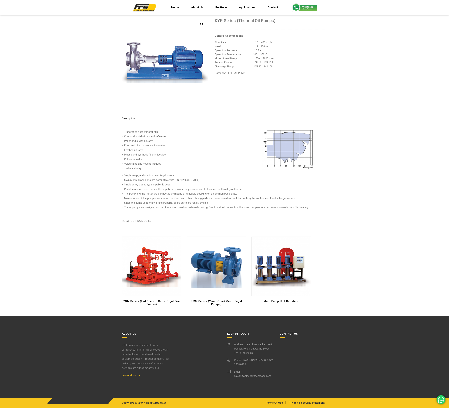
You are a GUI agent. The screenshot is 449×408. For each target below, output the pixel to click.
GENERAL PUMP (235, 73)
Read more (152, 305)
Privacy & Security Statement (307, 402)
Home (175, 7)
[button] (202, 24)
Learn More (129, 375)
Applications (247, 7)
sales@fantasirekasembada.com (252, 376)
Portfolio (221, 7)
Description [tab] (128, 118)
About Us (197, 7)
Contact (272, 7)
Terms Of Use (274, 402)
